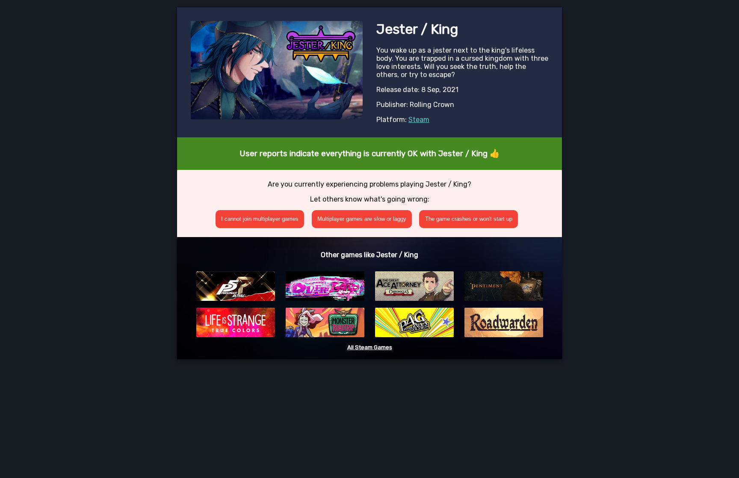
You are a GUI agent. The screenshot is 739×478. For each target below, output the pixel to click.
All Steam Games (369, 347)
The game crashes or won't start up (468, 219)
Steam (418, 120)
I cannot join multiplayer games (260, 219)
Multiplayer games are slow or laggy (361, 219)
